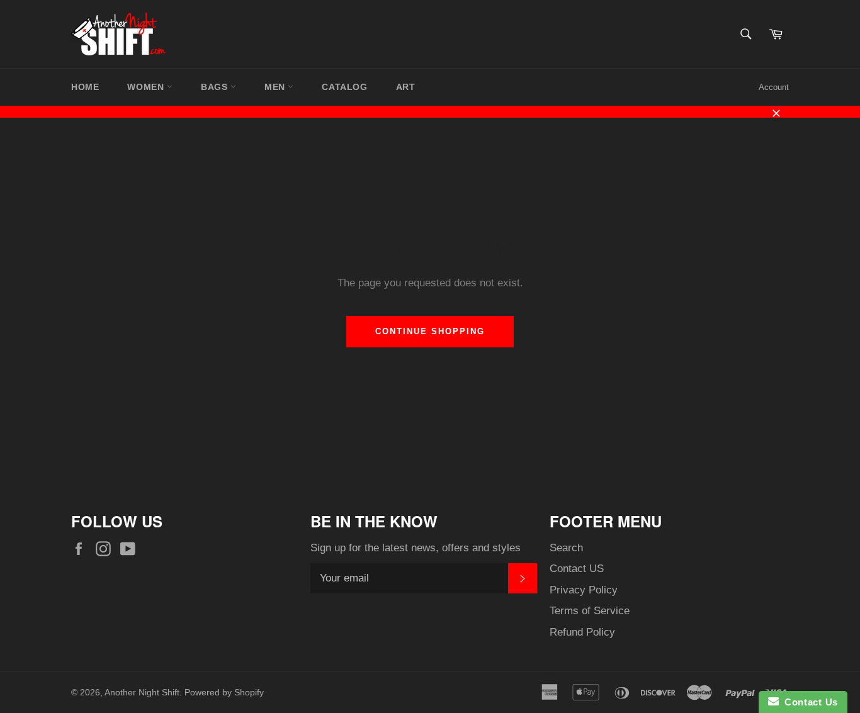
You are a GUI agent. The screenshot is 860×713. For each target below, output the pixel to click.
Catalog (344, 87)
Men (276, 87)
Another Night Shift (142, 692)
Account (774, 87)
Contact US (577, 569)
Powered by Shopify (224, 692)
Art (406, 87)
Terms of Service (590, 611)
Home (85, 87)
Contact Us (808, 702)
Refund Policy (582, 632)
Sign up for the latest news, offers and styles (415, 548)
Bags (215, 87)
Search (566, 548)
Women (147, 87)
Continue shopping (429, 331)
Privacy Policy (584, 590)
